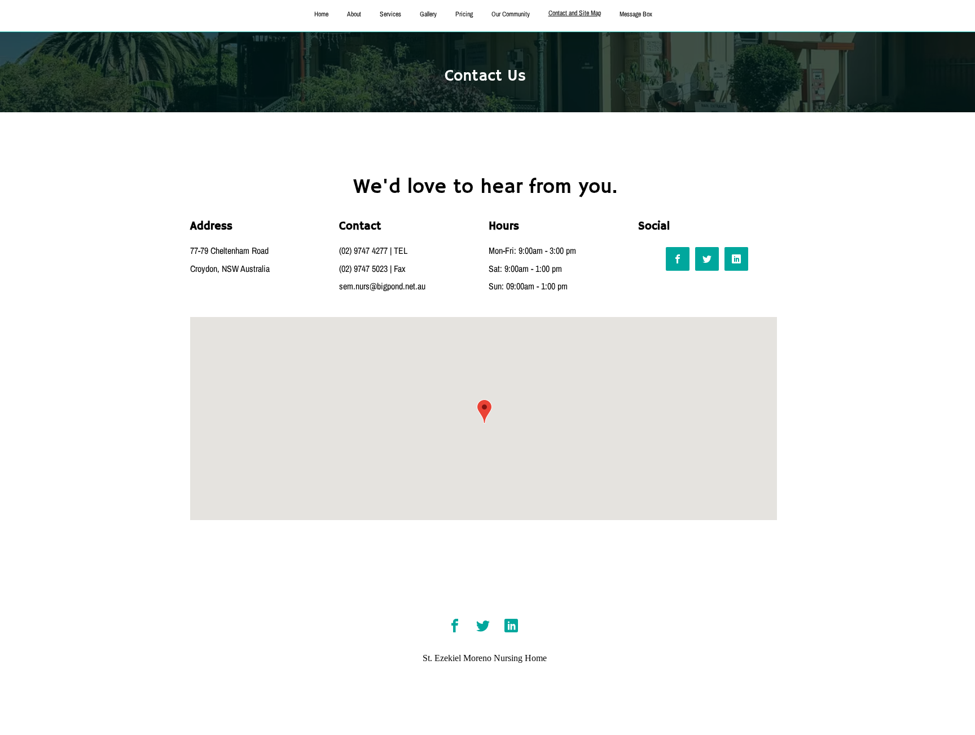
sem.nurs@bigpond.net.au (382, 286)
